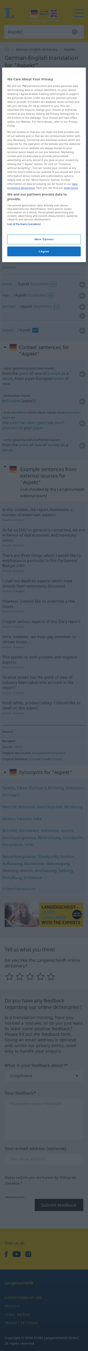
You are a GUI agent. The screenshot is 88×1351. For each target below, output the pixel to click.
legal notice (71, 187)
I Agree (44, 251)
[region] (44, 165)
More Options (44, 239)
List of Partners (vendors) (24, 224)
